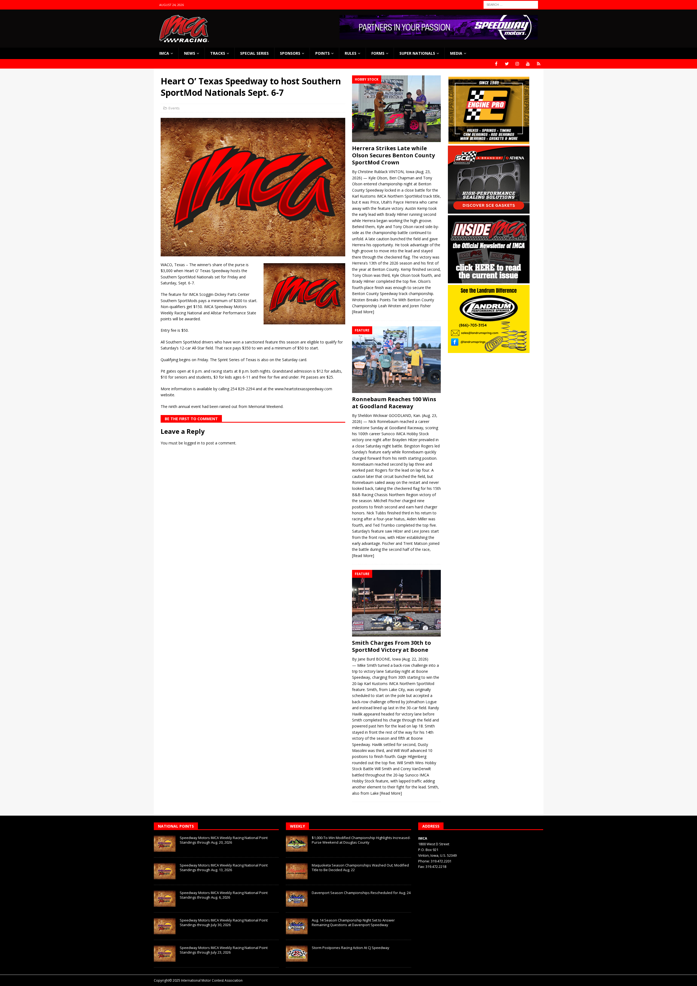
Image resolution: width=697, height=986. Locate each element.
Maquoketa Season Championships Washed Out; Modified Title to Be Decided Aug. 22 (360, 867)
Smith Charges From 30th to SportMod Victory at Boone (391, 646)
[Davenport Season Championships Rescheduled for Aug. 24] (297, 898)
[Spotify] (538, 64)
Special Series (254, 53)
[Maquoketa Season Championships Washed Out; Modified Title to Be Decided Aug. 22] (297, 871)
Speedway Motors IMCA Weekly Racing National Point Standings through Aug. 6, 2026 (224, 895)
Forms (377, 53)
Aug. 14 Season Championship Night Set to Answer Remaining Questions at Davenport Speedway (353, 922)
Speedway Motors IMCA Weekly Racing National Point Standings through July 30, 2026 (224, 922)
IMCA (164, 53)
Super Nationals (417, 53)
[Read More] (363, 311)
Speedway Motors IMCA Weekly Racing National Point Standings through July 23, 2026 (224, 950)
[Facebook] (496, 64)
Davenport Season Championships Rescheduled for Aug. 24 (361, 892)
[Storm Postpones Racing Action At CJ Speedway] (297, 953)
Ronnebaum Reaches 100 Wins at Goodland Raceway (394, 402)
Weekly (297, 826)
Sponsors (290, 53)
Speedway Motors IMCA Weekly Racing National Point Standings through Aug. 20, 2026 (224, 840)
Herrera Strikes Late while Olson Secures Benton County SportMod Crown (393, 155)
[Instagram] (517, 64)
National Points (176, 826)
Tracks (217, 53)
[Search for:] (511, 4)
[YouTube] (528, 64)
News (189, 53)
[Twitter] (507, 64)
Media (456, 53)
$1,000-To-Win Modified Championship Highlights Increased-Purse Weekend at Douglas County (361, 840)
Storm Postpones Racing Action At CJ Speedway (350, 947)
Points (322, 53)
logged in (192, 443)
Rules (350, 53)
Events (174, 108)
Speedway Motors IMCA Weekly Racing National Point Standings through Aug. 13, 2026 (224, 867)
